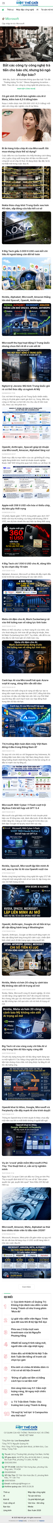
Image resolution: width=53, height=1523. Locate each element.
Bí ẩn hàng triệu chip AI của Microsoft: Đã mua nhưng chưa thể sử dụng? (25, 150)
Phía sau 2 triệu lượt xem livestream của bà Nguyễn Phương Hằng (26, 1332)
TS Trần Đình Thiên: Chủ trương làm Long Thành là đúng (28, 1403)
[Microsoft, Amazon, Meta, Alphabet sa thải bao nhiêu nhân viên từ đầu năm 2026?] (26, 1262)
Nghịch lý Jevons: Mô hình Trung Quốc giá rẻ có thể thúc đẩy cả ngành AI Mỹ (26, 388)
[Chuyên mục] (3, 3)
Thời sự (10, 9)
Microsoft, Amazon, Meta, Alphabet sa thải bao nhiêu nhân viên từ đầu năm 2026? (26, 1229)
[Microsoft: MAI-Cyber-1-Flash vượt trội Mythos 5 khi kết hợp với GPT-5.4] (26, 842)
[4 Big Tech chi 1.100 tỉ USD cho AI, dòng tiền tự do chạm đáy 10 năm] (26, 595)
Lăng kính (7, 1510)
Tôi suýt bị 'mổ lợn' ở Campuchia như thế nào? (29, 1414)
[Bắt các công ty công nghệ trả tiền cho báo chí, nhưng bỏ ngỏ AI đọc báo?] (26, 44)
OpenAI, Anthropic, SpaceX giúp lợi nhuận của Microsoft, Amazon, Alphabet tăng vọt (26, 449)
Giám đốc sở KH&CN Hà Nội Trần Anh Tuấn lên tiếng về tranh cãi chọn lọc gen (29, 1356)
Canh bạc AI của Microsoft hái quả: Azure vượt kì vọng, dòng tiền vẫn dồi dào (25, 682)
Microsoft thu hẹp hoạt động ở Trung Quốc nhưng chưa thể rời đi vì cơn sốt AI (26, 344)
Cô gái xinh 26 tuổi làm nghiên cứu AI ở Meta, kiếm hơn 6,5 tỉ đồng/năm (24, 98)
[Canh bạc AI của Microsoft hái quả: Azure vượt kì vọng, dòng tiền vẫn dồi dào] (26, 720)
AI (37, 9)
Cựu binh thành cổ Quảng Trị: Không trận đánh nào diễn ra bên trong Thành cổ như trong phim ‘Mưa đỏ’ (29, 1306)
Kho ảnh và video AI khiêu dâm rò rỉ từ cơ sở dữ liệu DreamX (30, 1369)
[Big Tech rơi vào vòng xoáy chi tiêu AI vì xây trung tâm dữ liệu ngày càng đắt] (26, 1083)
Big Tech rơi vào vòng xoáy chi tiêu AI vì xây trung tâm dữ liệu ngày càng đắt (24, 1048)
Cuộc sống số (9, 1503)
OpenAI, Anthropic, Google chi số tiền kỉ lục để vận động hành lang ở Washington (26, 926)
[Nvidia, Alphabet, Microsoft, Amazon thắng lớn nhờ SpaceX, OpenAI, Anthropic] (26, 319)
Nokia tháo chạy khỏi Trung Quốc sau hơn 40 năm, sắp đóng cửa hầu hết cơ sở (25, 207)
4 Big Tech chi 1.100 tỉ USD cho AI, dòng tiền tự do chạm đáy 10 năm (26, 565)
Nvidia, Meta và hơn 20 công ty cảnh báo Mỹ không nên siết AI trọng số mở (25, 984)
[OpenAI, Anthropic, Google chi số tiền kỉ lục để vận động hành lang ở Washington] (26, 959)
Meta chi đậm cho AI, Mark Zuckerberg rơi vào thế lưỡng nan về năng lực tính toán (26, 621)
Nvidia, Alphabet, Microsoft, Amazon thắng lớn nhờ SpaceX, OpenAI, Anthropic (26, 299)
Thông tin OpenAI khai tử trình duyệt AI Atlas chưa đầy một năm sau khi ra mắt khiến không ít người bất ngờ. (25, 1119)
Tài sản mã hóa (34, 1496)
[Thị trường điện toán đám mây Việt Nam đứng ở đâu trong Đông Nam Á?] (26, 781)
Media (30, 1506)
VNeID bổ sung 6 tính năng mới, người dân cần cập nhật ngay (28, 1344)
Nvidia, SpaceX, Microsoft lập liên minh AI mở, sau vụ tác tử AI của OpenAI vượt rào (25, 867)
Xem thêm (26, 1287)
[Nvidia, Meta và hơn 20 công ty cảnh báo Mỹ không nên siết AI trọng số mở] (26, 1023)
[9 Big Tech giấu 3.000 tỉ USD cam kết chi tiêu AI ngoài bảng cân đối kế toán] (26, 273)
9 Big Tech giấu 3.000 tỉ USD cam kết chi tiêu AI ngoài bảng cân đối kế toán (25, 253)
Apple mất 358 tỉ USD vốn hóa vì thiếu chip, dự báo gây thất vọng (26, 507)
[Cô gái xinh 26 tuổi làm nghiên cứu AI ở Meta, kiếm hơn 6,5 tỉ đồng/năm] (26, 125)
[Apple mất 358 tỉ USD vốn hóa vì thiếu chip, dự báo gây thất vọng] (26, 540)
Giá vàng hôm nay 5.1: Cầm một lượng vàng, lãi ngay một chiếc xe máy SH (28, 1391)
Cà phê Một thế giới (36, 1499)
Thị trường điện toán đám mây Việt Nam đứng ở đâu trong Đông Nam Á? (24, 745)
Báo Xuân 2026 (34, 1510)
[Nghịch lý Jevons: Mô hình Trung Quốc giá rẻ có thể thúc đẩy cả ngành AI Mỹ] (26, 423)
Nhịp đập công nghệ (25, 9)
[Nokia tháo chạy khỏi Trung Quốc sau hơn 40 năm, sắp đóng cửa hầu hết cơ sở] (26, 227)
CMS (23, 1521)
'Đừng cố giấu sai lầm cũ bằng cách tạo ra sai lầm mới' (28, 1379)
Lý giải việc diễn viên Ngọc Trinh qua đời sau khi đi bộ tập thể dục (29, 1320)
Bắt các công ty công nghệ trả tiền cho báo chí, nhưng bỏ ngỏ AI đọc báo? (26, 70)
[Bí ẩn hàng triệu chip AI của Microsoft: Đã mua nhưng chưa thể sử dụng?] (26, 182)
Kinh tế (6, 1499)
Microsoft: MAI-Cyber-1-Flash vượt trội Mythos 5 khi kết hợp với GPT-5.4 (24, 806)
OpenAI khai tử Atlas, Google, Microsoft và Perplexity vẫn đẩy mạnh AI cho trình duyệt (26, 1109)
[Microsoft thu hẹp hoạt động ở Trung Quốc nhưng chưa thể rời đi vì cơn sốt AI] (26, 365)
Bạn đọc (6, 1506)
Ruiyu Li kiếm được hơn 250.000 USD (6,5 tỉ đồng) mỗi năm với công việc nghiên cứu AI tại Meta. (26, 104)
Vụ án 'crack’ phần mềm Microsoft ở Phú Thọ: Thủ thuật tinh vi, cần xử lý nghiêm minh (24, 1166)
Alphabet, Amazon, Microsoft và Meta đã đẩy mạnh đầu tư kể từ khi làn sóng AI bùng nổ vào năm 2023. (26, 575)
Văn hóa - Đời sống (36, 1503)
